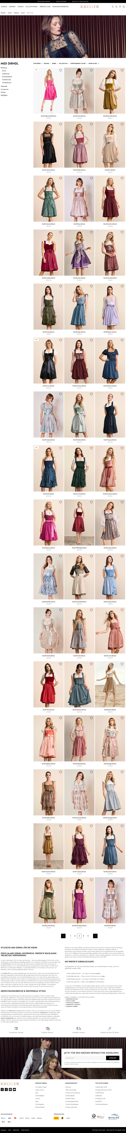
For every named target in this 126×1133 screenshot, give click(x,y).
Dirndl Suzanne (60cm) (48, 871)
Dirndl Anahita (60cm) (48, 278)
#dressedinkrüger (60, 7)
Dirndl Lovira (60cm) (79, 494)
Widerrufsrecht (25, 1130)
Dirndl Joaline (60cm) (110, 548)
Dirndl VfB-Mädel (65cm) (79, 548)
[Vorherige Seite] (63, 936)
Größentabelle (69, 1096)
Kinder (21, 7)
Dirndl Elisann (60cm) (110, 332)
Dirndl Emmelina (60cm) (79, 925)
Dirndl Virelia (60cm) (79, 440)
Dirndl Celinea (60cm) (48, 224)
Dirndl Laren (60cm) (79, 278)
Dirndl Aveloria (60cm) (79, 386)
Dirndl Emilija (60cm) (110, 764)
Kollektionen (32, 7)
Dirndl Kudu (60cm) (110, 710)
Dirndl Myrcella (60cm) (110, 116)
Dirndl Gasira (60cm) (48, 440)
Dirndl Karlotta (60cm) (48, 602)
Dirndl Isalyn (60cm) (79, 332)
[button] (113, 7)
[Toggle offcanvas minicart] (124, 7)
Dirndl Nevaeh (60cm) (110, 278)
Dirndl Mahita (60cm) (79, 764)
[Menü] (104, 1114)
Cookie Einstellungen (71, 1104)
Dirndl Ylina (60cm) (48, 710)
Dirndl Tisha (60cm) (79, 656)
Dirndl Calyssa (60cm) (79, 871)
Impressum (3, 1130)
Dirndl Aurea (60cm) (79, 116)
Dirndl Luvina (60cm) (110, 656)
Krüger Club (45, 7)
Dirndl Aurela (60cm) (48, 925)
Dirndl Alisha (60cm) (79, 170)
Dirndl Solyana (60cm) (79, 710)
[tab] (38, 63)
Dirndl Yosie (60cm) (48, 332)
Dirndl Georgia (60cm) (110, 818)
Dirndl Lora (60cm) (48, 386)
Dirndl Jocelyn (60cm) (110, 871)
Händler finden (70, 1098)
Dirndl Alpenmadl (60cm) (48, 116)
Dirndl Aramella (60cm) (79, 602)
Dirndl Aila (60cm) (48, 494)
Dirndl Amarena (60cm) (110, 494)
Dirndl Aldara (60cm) (48, 818)
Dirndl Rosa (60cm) (79, 224)
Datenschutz (16, 1130)
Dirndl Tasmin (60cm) (48, 170)
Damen (4, 7)
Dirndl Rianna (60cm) (48, 548)
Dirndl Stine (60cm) (110, 925)
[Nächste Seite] (95, 936)
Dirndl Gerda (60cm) (48, 656)
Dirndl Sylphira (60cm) (48, 764)
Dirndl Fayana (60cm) (110, 440)
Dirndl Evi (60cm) (110, 170)
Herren (12, 7)
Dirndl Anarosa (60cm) (79, 818)
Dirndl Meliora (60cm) (110, 386)
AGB (9, 1130)
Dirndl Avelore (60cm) (110, 224)
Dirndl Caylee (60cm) (110, 602)
